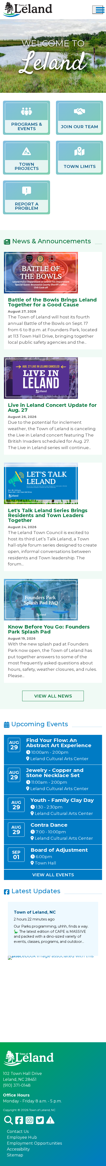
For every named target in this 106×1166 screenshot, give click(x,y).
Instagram (29, 1120)
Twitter (40, 1120)
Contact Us (18, 1131)
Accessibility (18, 1149)
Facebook (19, 1120)
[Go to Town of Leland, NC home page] (27, 4)
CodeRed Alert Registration (50, 1120)
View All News (53, 696)
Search (8, 1120)
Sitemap (15, 1155)
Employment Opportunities (34, 1143)
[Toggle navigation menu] (97, 9)
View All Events (53, 874)
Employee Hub (22, 1137)
